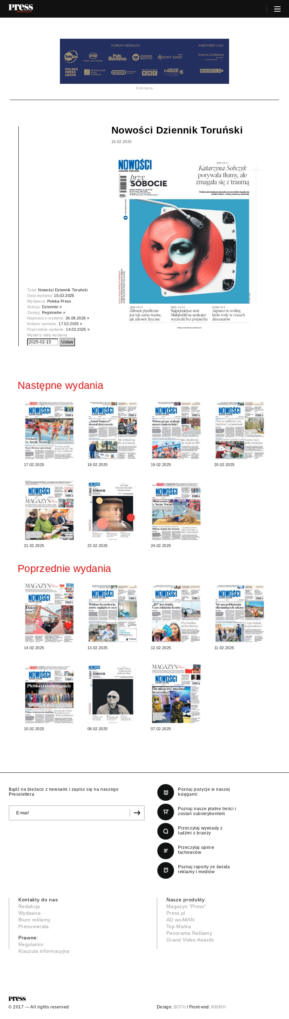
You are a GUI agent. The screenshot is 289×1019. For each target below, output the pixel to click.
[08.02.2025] (112, 693)
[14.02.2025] (49, 612)
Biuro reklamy (34, 919)
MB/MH (218, 1007)
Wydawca (29, 913)
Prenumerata (33, 926)
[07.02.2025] (176, 693)
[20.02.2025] (239, 429)
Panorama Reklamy (189, 933)
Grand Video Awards (190, 940)
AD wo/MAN (180, 919)
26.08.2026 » (77, 318)
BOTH (180, 1007)
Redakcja (29, 906)
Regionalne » (54, 312)
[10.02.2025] (49, 693)
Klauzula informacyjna (44, 951)
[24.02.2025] (176, 510)
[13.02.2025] (112, 612)
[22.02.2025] (112, 510)
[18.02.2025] (112, 429)
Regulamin (30, 944)
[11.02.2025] (239, 612)
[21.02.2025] (49, 510)
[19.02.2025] (176, 429)
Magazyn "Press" (186, 906)
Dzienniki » (52, 307)
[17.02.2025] (49, 429)
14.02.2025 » (78, 329)
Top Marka (178, 926)
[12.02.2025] (176, 612)
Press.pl (175, 913)
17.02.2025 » (70, 324)
